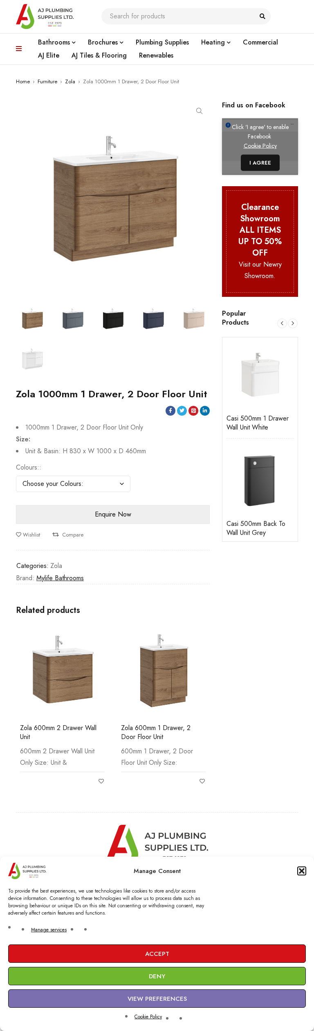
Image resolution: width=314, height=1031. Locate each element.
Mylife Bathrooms (60, 578)
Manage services (49, 929)
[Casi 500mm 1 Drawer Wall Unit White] (260, 374)
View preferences (157, 998)
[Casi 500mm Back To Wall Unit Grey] (260, 480)
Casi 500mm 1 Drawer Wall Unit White (258, 423)
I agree (260, 163)
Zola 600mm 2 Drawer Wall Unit (58, 732)
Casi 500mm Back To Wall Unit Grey (256, 528)
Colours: (27, 467)
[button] (302, 871)
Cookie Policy (148, 1016)
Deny (157, 976)
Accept (157, 953)
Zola (70, 81)
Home (23, 81)
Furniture (47, 81)
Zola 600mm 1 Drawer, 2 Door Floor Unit (156, 732)
